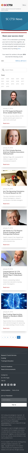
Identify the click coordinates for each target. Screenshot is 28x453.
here (19, 48)
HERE (2, 446)
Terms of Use (15, 390)
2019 (12, 81)
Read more (6, 123)
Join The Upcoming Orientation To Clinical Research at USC (13, 192)
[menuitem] (14, 354)
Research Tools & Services (8, 355)
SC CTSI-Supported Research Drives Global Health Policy (12, 112)
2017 (22, 81)
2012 (22, 84)
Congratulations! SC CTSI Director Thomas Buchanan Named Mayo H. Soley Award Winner (12, 274)
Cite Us (3, 380)
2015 (7, 84)
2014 (12, 84)
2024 (12, 79)
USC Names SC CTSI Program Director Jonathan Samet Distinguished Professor (12, 232)
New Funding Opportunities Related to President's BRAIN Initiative (12, 316)
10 (19, 337)
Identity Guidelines (5, 390)
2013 (17, 84)
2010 (7, 86)
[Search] (3, 70)
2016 (2, 84)
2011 (2, 86)
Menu (24, 5)
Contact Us (4, 375)
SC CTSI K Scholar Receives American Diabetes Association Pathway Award (13, 152)
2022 (22, 79)
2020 (7, 81)
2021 (2, 81)
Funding (3, 358)
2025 (7, 79)
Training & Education (7, 361)
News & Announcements (8, 369)
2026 (2, 79)
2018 (17, 81)
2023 (17, 79)
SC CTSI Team (5, 378)
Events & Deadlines (6, 366)
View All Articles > (21, 61)
